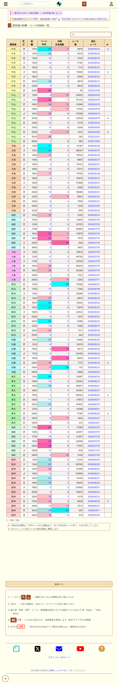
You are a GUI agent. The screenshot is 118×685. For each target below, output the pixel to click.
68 (49, 90)
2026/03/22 (94, 515)
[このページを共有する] (5, 678)
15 (67, 348)
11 (68, 49)
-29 (67, 284)
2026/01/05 (94, 205)
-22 (49, 81)
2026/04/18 (94, 95)
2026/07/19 (94, 219)
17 (50, 155)
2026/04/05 (94, 132)
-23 (49, 404)
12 (50, 58)
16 (67, 358)
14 (50, 62)
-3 (50, 178)
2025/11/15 (94, 450)
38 (49, 441)
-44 (49, 302)
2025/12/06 (94, 141)
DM (51, 670)
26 (49, 136)
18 (67, 242)
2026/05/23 (94, 196)
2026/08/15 (94, 325)
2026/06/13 (94, 496)
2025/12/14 (94, 136)
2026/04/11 (94, 510)
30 (49, 99)
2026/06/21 (94, 381)
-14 (49, 381)
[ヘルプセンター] (101, 648)
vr (108, 49)
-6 (67, 113)
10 (67, 95)
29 (49, 104)
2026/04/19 (94, 99)
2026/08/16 (94, 330)
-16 (49, 385)
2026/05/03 (94, 210)
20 (49, 330)
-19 (49, 510)
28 (49, 265)
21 (50, 215)
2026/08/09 (94, 289)
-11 (49, 289)
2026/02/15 (94, 275)
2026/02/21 (94, 422)
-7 (68, 99)
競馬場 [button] (13, 44)
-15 (49, 482)
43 (49, 427)
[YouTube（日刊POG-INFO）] (80, 648)
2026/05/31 (94, 150)
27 (50, 298)
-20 (49, 53)
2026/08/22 (94, 49)
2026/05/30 (94, 145)
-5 (50, 72)
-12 (49, 187)
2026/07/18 (94, 242)
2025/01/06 (94, 90)
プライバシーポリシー (59, 657)
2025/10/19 (94, 335)
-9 (50, 67)
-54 (49, 376)
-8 (67, 219)
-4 (50, 284)
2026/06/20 (94, 413)
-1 (68, 62)
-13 (49, 192)
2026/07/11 (94, 279)
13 (50, 122)
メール (63, 670)
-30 (49, 49)
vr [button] (107, 44)
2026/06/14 (94, 215)
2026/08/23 (94, 53)
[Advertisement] (59, 557)
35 (49, 238)
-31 (49, 145)
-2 (50, 76)
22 (50, 501)
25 (49, 113)
